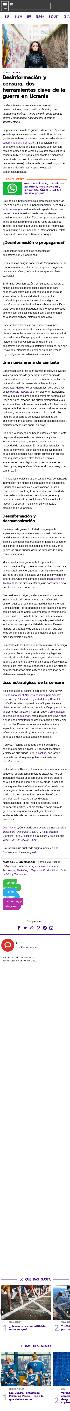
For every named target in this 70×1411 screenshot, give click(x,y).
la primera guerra (16, 209)
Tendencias (21, 874)
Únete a (10, 885)
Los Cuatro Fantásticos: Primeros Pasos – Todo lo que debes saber (26, 1396)
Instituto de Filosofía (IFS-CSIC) (21, 831)
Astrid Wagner (50, 831)
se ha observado (30, 620)
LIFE (29, 17)
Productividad (51, 870)
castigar (42, 753)
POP (7, 17)
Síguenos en (13, 904)
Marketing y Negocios (29, 870)
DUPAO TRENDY (11, 72)
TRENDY (40, 17)
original (31, 852)
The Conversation (26, 947)
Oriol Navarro (10, 827)
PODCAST (54, 17)
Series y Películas (35, 866)
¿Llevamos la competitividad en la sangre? (28, 1327)
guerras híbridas (19, 391)
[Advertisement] (35, 1119)
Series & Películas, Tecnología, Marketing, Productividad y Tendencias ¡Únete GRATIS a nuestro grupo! (43, 188)
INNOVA (18, 17)
